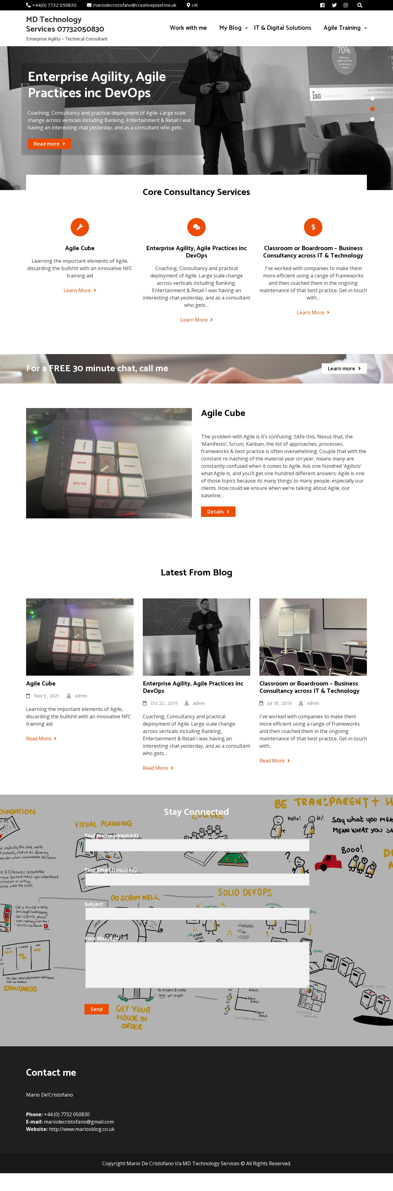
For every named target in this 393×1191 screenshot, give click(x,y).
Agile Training (342, 28)
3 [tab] (372, 119)
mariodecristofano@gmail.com (79, 1121)
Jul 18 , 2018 (279, 703)
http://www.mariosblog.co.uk (82, 1129)
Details (215, 511)
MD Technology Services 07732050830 (65, 24)
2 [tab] (372, 109)
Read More (39, 738)
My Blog (230, 28)
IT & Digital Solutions (282, 28)
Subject (93, 904)
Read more (47, 152)
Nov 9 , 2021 (47, 696)
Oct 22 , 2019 (164, 703)
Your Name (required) (111, 835)
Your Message (101, 938)
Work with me (188, 28)
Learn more (341, 368)
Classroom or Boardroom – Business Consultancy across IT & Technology (313, 252)
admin (81, 696)
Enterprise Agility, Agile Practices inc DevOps (196, 252)
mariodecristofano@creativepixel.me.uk (134, 5)
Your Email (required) (110, 869)
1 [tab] (372, 98)
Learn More (78, 290)
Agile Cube (80, 248)
